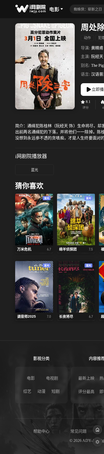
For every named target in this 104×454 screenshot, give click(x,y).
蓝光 (34, 170)
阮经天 (97, 56)
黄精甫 (97, 48)
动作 (87, 38)
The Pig (97, 65)
